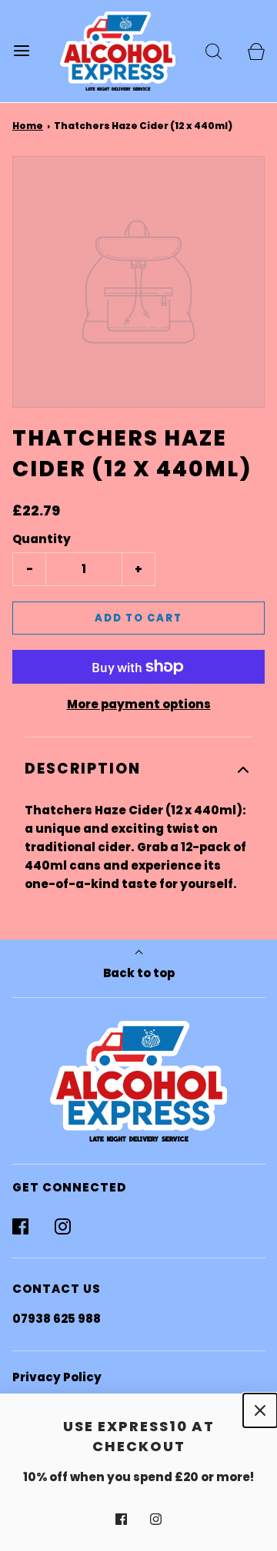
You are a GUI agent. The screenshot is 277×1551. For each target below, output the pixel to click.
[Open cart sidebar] (256, 51)
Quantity (41, 539)
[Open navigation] (21, 51)
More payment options (139, 704)
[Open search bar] (213, 51)
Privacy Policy (57, 1377)
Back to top (139, 973)
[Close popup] (260, 1410)
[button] (138, 769)
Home (27, 125)
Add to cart (138, 618)
